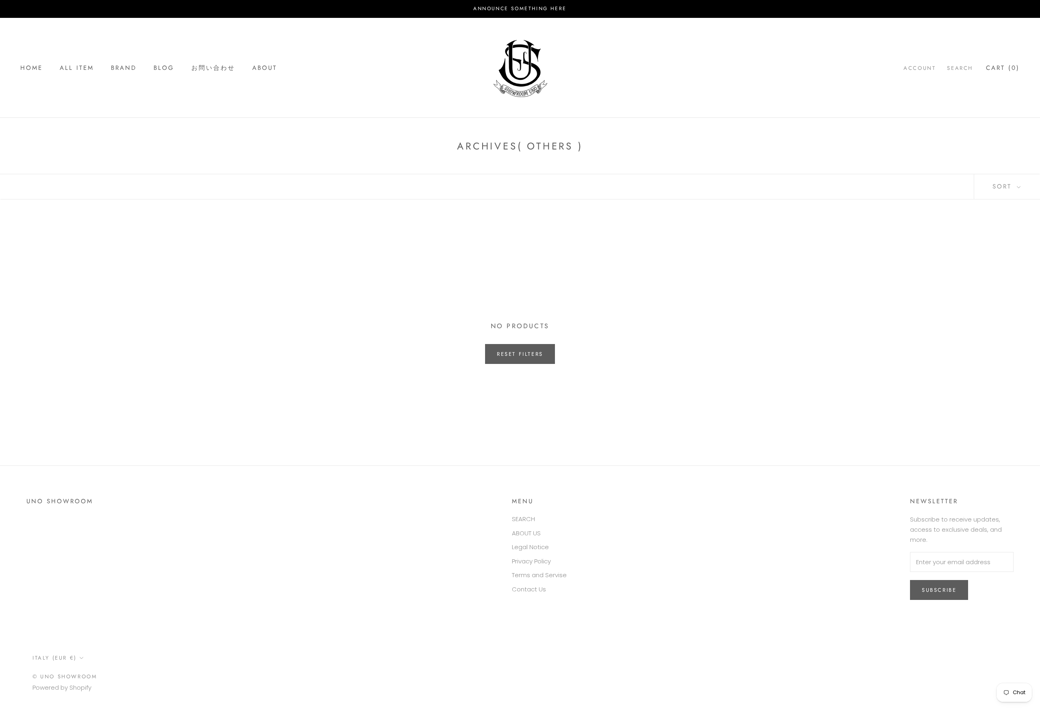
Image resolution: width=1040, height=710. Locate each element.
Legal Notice (530, 547)
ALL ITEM (77, 67)
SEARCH (523, 519)
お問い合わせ (213, 67)
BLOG (164, 67)
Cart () (1003, 67)
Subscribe (939, 590)
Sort (1003, 186)
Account (920, 67)
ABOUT (264, 67)
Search (960, 67)
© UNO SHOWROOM (64, 676)
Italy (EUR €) (54, 658)
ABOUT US (526, 533)
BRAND (123, 67)
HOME (31, 67)
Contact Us (529, 589)
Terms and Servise (539, 575)
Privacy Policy (531, 561)
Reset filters (520, 354)
